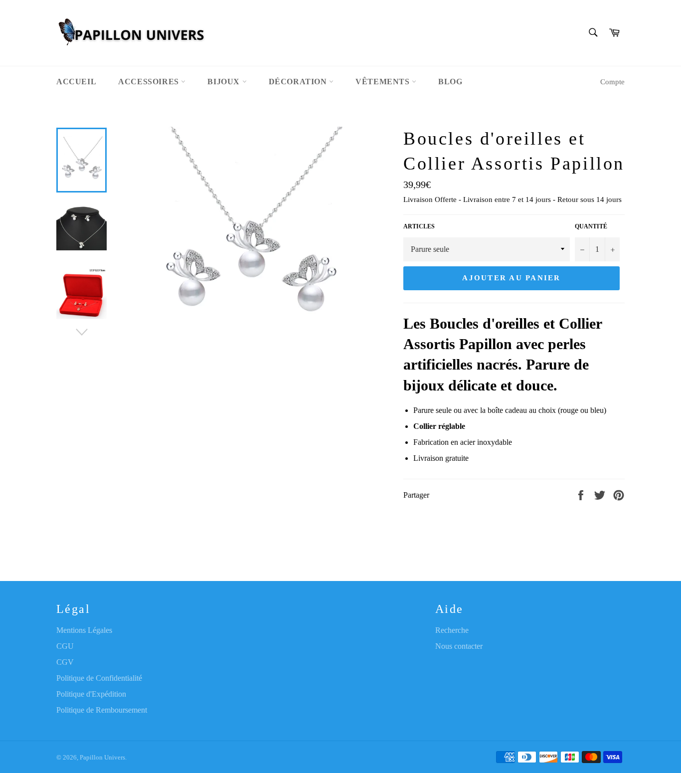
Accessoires (149, 81)
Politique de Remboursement (101, 710)
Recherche (452, 630)
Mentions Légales (84, 630)
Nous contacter (459, 646)
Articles (419, 226)
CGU (65, 646)
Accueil (76, 81)
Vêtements (383, 81)
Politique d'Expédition (91, 694)
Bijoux (224, 81)
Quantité (591, 226)
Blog (450, 81)
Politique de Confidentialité (99, 678)
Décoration (299, 81)
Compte (612, 82)
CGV (65, 662)
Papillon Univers (102, 757)
